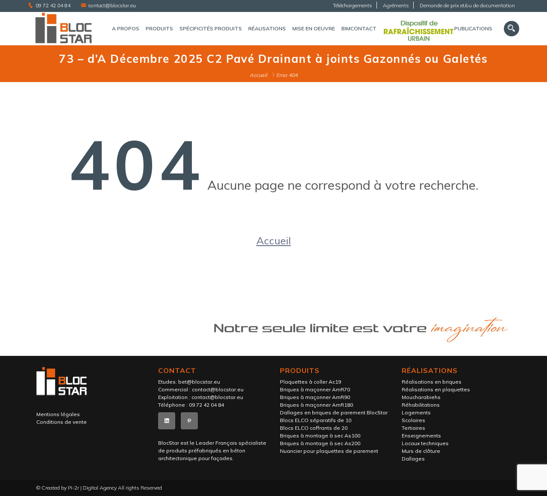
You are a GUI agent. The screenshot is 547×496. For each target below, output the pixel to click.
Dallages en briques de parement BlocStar (334, 412)
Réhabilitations (421, 405)
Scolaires (413, 420)
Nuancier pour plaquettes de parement (329, 451)
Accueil (259, 75)
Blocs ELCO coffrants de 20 (313, 428)
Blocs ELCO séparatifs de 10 (315, 420)
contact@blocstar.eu (112, 5)
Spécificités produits (210, 28)
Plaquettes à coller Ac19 (310, 382)
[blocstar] (63, 29)
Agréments (396, 5)
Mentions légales (58, 414)
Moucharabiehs (421, 397)
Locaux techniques (425, 443)
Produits (159, 28)
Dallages (413, 458)
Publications (473, 28)
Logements (416, 412)
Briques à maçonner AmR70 (315, 389)
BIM (345, 28)
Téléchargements (352, 5)
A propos (125, 28)
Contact (363, 28)
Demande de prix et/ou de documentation (467, 5)
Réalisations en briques (432, 382)
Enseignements (421, 435)
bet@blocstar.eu (199, 382)
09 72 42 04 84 (53, 5)
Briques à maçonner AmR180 (316, 405)
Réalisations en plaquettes (436, 389)
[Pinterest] (189, 420)
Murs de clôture (421, 451)
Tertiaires (413, 428)
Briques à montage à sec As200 (320, 443)
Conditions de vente (61, 422)
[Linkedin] (166, 420)
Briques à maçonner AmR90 (315, 397)
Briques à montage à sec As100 (320, 435)
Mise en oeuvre (313, 28)
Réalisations (267, 28)
